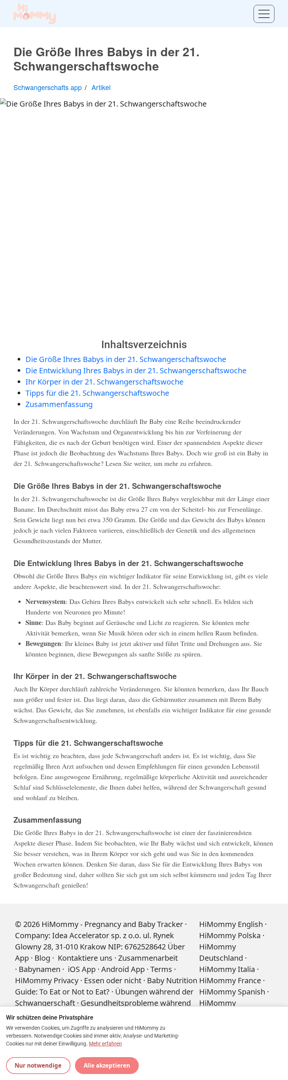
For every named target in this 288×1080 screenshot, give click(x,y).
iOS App (82, 969)
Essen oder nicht (112, 980)
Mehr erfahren (105, 1044)
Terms (161, 969)
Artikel (101, 87)
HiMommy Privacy (46, 980)
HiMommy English (231, 924)
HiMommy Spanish (232, 992)
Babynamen (39, 969)
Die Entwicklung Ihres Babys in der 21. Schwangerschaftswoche (136, 370)
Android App (123, 969)
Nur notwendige (38, 1065)
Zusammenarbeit (148, 958)
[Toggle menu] (264, 14)
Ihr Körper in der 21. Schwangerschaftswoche (104, 382)
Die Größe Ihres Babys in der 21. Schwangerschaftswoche (126, 359)
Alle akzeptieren (107, 1065)
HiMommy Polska (230, 935)
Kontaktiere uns (84, 958)
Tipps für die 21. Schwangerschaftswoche (97, 393)
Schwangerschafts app (48, 87)
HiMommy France (230, 980)
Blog (42, 958)
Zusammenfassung (59, 404)
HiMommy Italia (227, 969)
